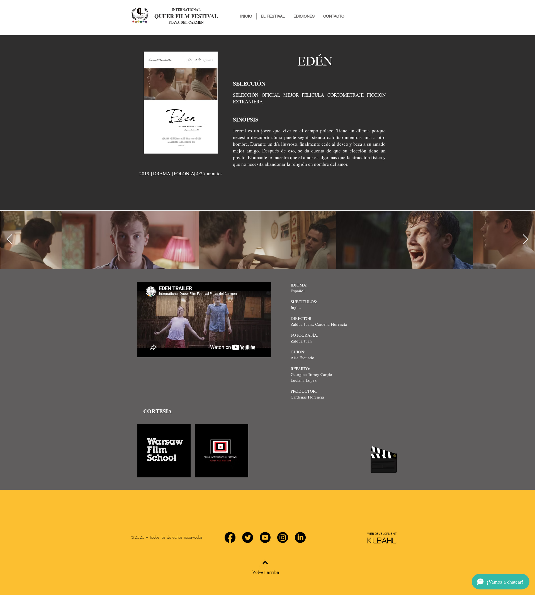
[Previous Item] (9, 239)
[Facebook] (230, 537)
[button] (304, 16)
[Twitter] (247, 537)
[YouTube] (265, 537)
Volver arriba (265, 572)
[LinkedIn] (300, 537)
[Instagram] (282, 537)
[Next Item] (525, 239)
